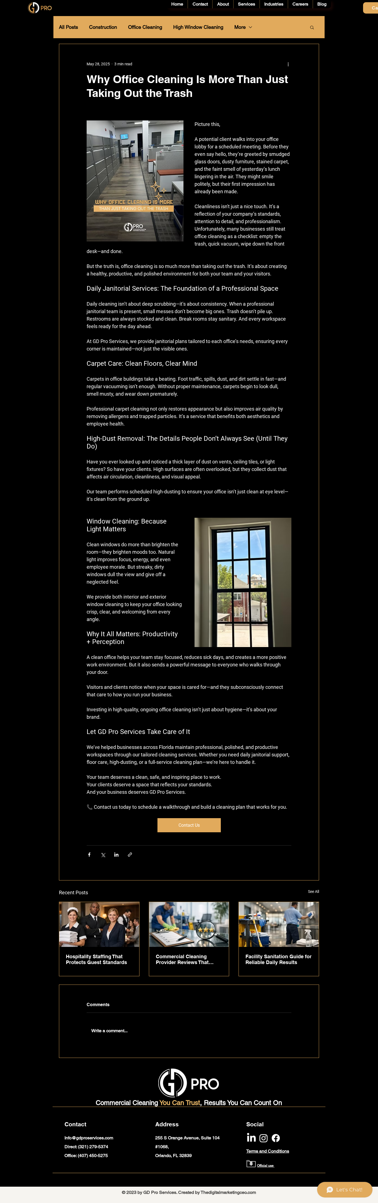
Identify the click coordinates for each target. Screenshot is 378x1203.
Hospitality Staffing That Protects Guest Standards (96, 959)
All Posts (68, 27)
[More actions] (288, 64)
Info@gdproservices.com (88, 1137)
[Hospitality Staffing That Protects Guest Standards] (99, 924)
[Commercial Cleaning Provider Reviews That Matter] (189, 924)
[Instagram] (263, 1138)
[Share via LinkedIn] (116, 854)
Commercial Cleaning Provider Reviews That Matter (182, 959)
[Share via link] (130, 854)
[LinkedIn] (251, 1138)
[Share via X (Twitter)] (102, 854)
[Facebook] (275, 1138)
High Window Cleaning (198, 27)
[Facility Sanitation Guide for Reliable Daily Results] (279, 924)
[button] (312, 27)
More (240, 27)
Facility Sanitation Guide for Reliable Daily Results (278, 959)
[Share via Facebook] (89, 854)
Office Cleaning (145, 27)
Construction (103, 27)
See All (313, 891)
